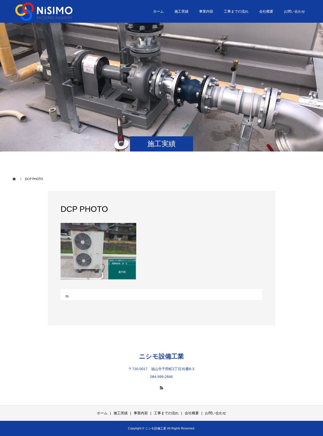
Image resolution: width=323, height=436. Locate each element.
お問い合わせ (294, 11)
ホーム (158, 11)
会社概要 (266, 11)
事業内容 (206, 11)
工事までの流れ (236, 11)
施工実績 (181, 11)
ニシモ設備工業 (161, 356)
